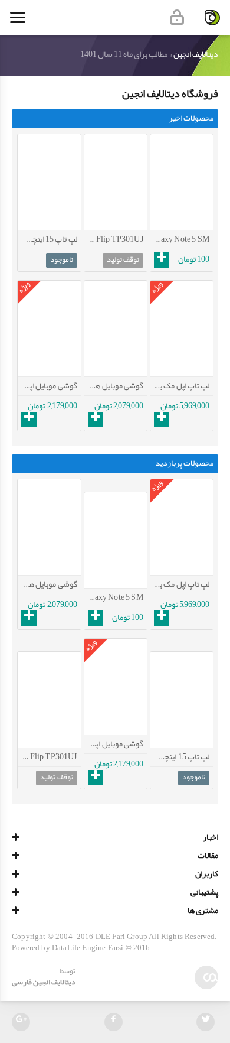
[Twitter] (205, 1022)
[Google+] (21, 1022)
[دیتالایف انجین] (212, 17)
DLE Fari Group (121, 936)
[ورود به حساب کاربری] (177, 17)
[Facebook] (113, 1022)
